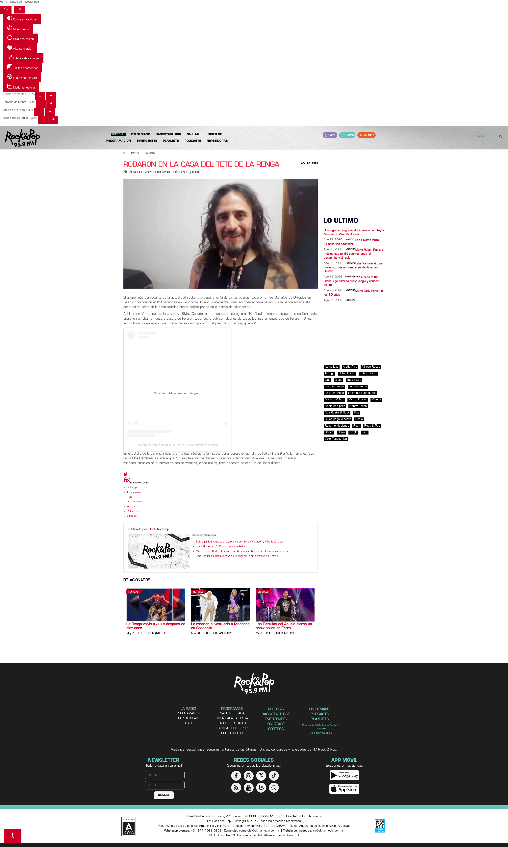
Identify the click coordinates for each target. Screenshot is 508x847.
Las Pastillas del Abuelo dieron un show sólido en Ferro (284, 626)
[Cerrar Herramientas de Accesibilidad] (19, 9)
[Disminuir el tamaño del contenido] (40, 96)
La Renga (132, 488)
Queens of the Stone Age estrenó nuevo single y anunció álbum (351, 281)
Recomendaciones (337, 425)
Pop (356, 412)
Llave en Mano (334, 393)
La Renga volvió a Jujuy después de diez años (155, 626)
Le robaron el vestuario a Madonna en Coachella (220, 626)
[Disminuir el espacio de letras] (43, 120)
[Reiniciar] (6, 10)
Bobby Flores (368, 373)
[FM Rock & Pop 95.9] (20, 138)
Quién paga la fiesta (338, 419)
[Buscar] (500, 135)
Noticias (133, 592)
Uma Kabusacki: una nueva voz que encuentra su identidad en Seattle (237, 556)
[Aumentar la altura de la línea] (50, 112)
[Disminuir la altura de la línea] (39, 112)
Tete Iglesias (134, 492)
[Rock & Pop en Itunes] (344, 788)
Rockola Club (232, 733)
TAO (365, 432)
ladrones (131, 516)
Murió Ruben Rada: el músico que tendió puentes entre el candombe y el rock (243, 551)
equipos (131, 507)
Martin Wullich (334, 399)
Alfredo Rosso (371, 366)
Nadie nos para (335, 406)
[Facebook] (124, 481)
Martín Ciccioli (357, 399)
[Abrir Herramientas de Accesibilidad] (12, 836)
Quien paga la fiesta (232, 718)
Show (341, 432)
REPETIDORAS (188, 718)
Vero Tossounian (336, 438)
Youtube (368, 135)
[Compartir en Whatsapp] (128, 480)
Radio (332, 135)
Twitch (349, 135)
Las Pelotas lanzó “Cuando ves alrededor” (221, 546)
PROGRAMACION (188, 713)
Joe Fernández (334, 386)
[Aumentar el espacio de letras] (53, 120)
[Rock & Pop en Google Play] (344, 775)
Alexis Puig (350, 366)
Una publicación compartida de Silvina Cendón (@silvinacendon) (177, 444)
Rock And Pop (159, 529)
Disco (338, 380)
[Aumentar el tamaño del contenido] (51, 96)
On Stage (263, 592)
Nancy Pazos (358, 406)
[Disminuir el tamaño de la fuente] (41, 104)
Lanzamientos (358, 386)
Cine (327, 380)
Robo (130, 497)
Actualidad (332, 366)
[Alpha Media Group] (128, 826)
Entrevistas (354, 380)
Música (376, 399)
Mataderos (133, 511)
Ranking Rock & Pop (232, 728)
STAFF (188, 723)
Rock (356, 425)
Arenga (329, 373)
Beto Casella (347, 373)
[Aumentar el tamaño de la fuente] (51, 104)
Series (329, 432)
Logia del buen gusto (362, 393)
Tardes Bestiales (232, 723)
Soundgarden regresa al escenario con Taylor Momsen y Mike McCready (239, 542)
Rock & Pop (372, 425)
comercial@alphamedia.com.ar (259, 830)
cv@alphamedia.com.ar (328, 830)
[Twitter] (125, 475)
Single (353, 432)
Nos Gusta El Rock (337, 412)
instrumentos (134, 502)
